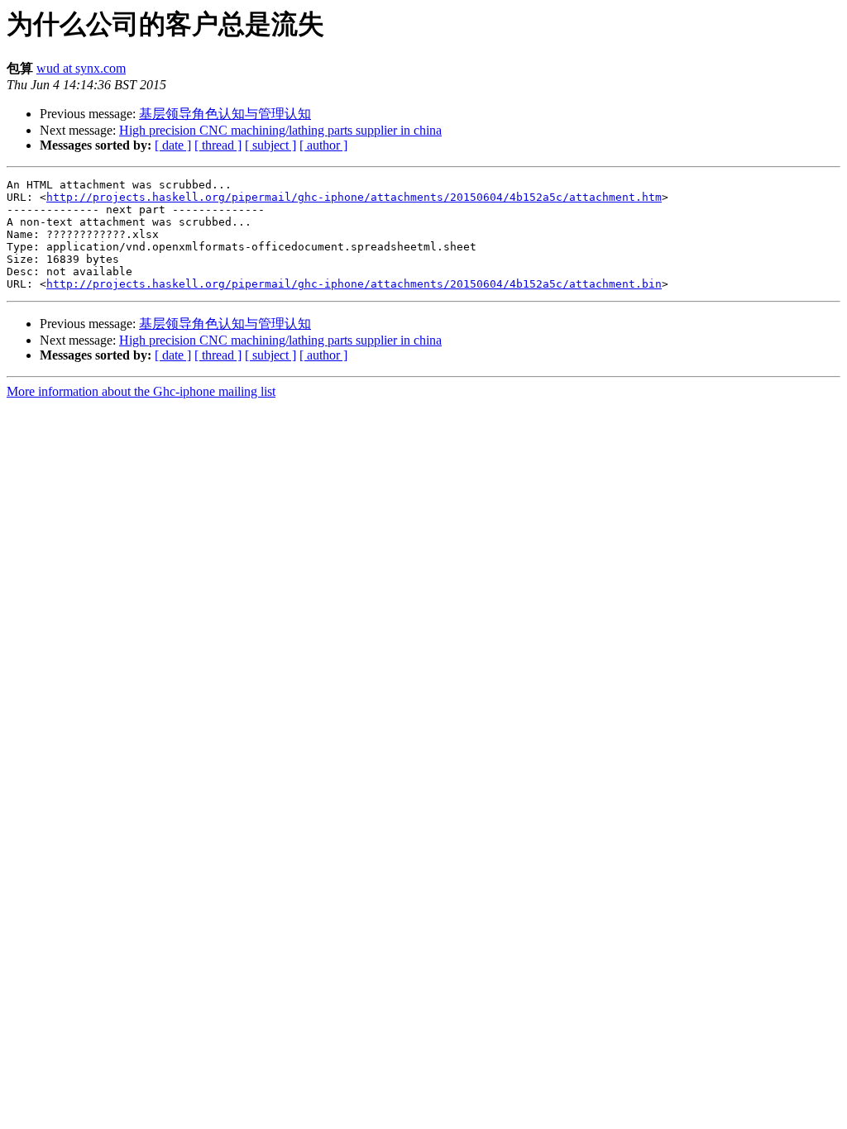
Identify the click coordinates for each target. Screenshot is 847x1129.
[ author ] (323, 145)
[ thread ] (218, 145)
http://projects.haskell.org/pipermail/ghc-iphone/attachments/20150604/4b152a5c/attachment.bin (354, 284)
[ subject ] (270, 145)
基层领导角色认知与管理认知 (225, 114)
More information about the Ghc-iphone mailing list (141, 391)
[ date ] (173, 145)
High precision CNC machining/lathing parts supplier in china (280, 130)
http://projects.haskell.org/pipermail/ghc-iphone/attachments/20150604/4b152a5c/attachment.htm (354, 197)
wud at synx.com (81, 68)
